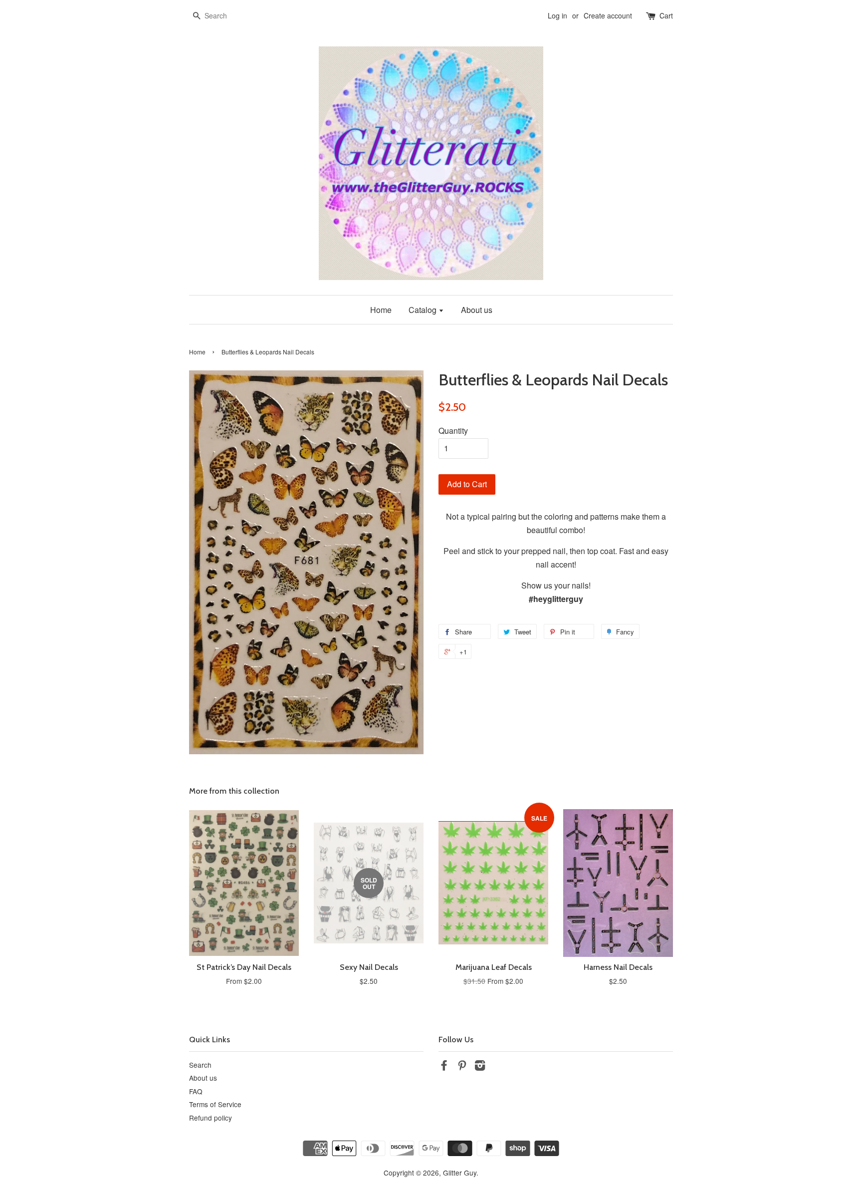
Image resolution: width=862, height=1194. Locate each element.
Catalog (423, 309)
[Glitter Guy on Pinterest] (461, 1067)
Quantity (453, 430)
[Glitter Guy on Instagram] (479, 1067)
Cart (666, 15)
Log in (557, 15)
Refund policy (210, 1118)
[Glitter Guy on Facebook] (443, 1067)
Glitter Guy (459, 1173)
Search (200, 1065)
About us (476, 309)
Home (381, 309)
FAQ (196, 1091)
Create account (608, 15)
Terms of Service (215, 1104)
